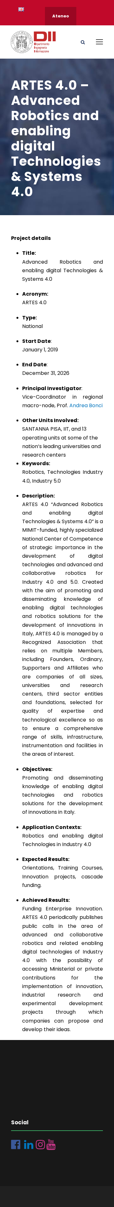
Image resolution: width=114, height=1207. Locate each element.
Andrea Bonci (86, 405)
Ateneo (60, 16)
